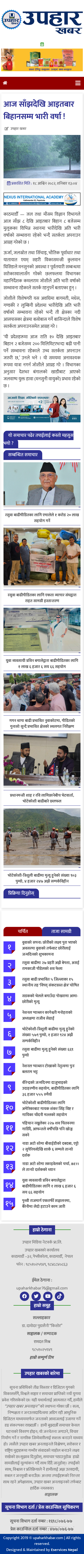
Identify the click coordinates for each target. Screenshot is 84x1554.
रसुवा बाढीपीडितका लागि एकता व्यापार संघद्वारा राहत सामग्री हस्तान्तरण (42, 598)
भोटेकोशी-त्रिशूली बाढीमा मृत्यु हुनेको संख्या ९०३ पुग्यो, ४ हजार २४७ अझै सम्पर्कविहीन (42, 878)
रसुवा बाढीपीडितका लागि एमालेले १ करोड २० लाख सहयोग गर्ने (42, 518)
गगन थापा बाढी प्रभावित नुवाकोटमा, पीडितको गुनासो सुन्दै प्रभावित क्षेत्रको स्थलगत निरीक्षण (42, 724)
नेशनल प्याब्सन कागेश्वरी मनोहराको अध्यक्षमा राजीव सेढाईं (47, 1015)
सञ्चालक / (35, 1333)
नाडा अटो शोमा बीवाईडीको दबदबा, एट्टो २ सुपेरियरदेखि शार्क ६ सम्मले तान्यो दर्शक (50, 1149)
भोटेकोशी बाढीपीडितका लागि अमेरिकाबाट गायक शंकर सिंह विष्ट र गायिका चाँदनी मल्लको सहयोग (48, 1109)
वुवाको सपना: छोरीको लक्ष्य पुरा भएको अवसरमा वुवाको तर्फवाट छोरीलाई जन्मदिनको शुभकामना (49, 948)
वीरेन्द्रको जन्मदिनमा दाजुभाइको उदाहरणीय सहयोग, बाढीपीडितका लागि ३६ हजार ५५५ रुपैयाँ (50, 1088)
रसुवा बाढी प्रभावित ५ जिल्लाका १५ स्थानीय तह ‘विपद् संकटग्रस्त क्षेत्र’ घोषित (50, 982)
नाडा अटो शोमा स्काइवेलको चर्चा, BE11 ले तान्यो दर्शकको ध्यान (50, 1167)
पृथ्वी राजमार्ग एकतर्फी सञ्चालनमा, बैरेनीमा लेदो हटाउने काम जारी (46, 1203)
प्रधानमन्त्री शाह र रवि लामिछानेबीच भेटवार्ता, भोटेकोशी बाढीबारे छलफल (42, 798)
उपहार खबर (18, 129)
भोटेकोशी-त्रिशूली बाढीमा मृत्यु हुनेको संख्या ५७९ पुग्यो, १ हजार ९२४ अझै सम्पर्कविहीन (48, 1035)
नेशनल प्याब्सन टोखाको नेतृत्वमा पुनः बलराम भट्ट (48, 1069)
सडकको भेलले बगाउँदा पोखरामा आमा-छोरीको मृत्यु (50, 999)
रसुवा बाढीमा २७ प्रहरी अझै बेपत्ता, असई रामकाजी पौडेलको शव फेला (50, 966)
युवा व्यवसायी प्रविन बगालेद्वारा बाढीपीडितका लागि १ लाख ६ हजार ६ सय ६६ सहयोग (42, 664)
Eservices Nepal (64, 1550)
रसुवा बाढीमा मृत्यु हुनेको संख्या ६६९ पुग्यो (47, 1052)
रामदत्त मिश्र (42, 1341)
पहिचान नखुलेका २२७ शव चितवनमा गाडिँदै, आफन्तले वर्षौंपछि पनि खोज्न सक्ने (48, 1129)
